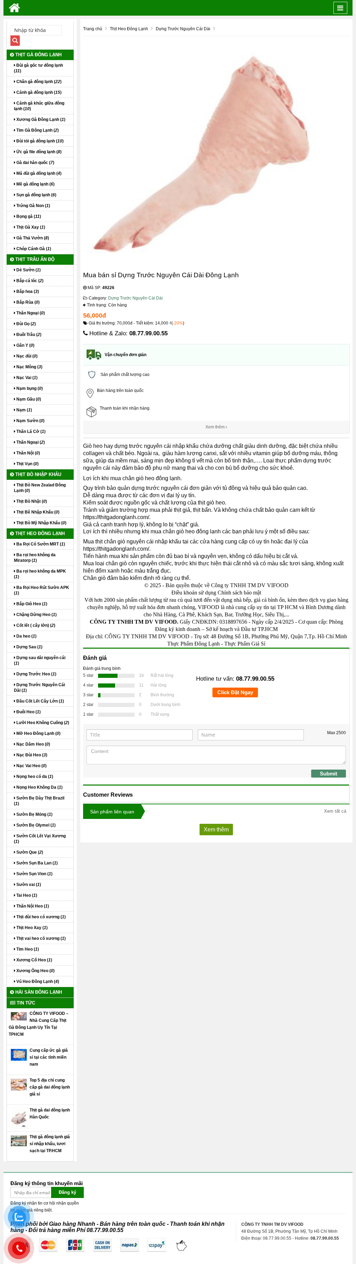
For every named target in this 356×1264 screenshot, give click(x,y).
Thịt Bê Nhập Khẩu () (37, 512)
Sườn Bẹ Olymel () (35, 825)
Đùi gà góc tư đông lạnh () (38, 68)
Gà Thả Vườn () (32, 238)
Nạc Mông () (28, 366)
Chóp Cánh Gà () (33, 248)
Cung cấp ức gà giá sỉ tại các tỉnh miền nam (49, 1057)
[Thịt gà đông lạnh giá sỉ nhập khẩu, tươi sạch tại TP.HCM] (19, 1140)
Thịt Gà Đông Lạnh (38, 54)
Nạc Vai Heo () (31, 765)
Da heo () (26, 636)
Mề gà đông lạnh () (35, 184)
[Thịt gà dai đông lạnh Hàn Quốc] (19, 1117)
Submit (328, 774)
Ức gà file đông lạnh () (38, 151)
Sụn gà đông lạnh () (35, 194)
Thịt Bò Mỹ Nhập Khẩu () (40, 522)
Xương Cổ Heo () (33, 960)
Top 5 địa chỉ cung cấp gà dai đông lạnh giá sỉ (50, 1087)
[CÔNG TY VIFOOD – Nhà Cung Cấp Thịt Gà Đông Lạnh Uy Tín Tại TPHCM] (19, 1015)
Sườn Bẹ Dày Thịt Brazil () (39, 801)
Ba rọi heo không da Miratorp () (35, 557)
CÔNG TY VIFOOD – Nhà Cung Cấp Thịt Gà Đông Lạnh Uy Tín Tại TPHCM (38, 1024)
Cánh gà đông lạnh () (38, 92)
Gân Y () (24, 345)
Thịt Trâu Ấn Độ (34, 259)
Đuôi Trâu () (28, 334)
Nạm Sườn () (29, 420)
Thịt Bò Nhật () (31, 501)
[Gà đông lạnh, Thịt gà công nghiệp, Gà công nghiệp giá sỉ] (14, 8)
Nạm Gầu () (28, 399)
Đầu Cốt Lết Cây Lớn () (39, 701)
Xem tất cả (335, 811)
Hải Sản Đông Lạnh (38, 992)
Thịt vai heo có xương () (40, 938)
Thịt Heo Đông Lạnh (39, 533)
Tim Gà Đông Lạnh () (37, 130)
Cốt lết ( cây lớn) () (35, 625)
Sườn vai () (28, 884)
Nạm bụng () (29, 388)
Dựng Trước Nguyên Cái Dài (135, 298)
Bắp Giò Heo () (31, 603)
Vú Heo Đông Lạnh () (37, 981)
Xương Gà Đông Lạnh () (40, 119)
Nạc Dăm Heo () (32, 744)
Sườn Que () (29, 852)
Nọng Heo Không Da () (39, 787)
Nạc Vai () (26, 377)
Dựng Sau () (28, 647)
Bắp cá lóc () (29, 280)
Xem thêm (215, 427)
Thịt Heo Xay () (31, 927)
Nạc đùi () (26, 356)
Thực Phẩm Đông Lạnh (193, 644)
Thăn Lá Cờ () (30, 431)
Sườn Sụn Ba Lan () (36, 863)
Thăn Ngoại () (30, 313)
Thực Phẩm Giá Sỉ (244, 644)
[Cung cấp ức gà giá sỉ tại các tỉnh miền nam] (19, 1054)
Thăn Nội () (27, 453)
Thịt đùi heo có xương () (40, 916)
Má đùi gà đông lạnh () (38, 173)
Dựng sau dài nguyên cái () (39, 660)
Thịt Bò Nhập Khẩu (37, 474)
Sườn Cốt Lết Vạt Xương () (40, 839)
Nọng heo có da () (34, 776)
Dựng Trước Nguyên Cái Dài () (39, 687)
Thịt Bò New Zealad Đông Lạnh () (40, 488)
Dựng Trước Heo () (35, 674)
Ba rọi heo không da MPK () (40, 574)
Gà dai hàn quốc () (34, 162)
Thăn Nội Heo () (32, 906)
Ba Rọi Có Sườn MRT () (40, 544)
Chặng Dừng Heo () (36, 614)
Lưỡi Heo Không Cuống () (42, 722)
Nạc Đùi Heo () (31, 755)
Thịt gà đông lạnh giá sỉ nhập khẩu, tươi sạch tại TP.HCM (50, 1143)
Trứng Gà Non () (32, 205)
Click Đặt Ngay (235, 692)
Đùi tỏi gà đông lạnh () (39, 141)
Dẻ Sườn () (28, 270)
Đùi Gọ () (25, 323)
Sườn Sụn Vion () (33, 873)
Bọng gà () (28, 216)
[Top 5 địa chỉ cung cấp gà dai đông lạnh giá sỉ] (19, 1084)
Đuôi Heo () (28, 711)
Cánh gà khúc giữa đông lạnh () (39, 106)
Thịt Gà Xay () (30, 227)
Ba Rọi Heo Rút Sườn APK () (41, 590)
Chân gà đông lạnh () (38, 81)
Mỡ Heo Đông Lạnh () (37, 733)
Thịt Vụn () (27, 463)
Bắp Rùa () (27, 302)
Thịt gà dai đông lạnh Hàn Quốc (50, 1113)
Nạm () (23, 410)
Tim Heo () (27, 949)
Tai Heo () (26, 895)
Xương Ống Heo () (35, 970)
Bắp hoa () (27, 291)
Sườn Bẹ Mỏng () (33, 814)
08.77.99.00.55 (148, 333)
